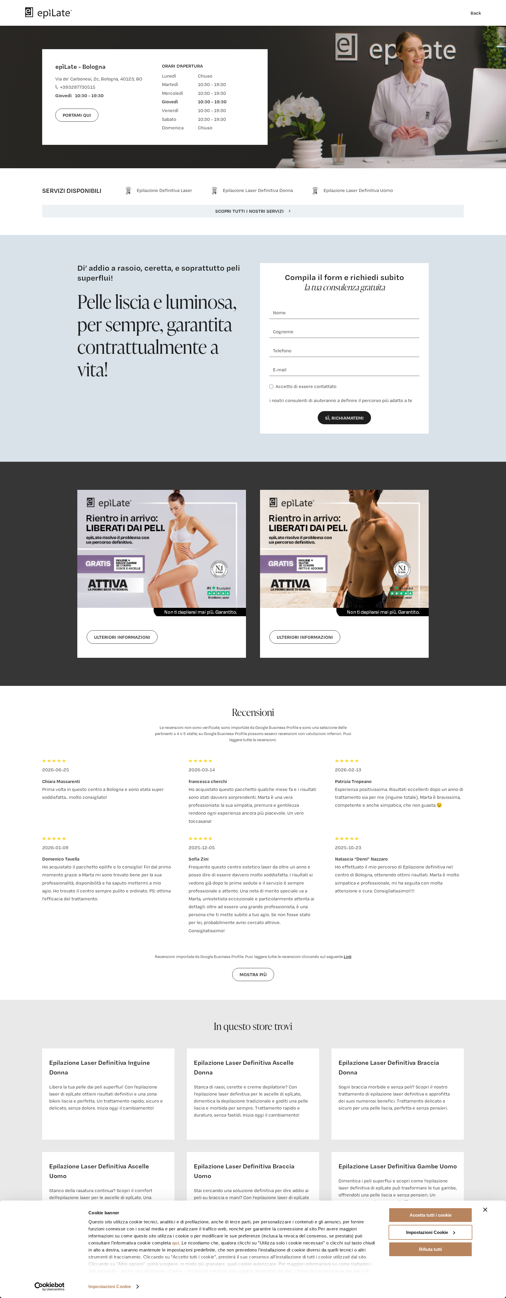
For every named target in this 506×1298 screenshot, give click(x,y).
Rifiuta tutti (430, 1249)
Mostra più (253, 974)
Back (476, 13)
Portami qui (77, 115)
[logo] (48, 13)
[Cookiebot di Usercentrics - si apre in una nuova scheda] (49, 1286)
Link (347, 956)
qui (175, 1242)
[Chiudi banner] (485, 1210)
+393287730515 (77, 87)
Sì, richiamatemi (344, 418)
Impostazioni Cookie (109, 1286)
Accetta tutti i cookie (431, 1215)
